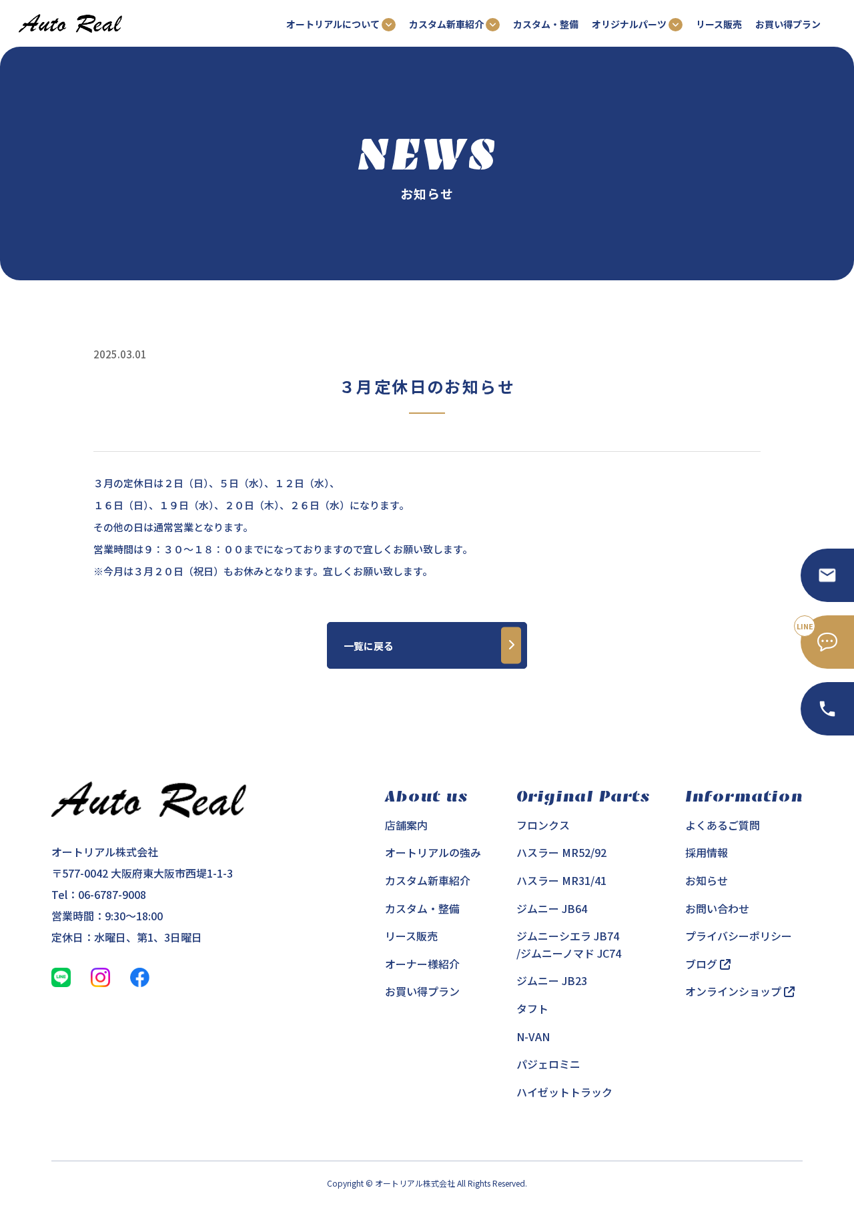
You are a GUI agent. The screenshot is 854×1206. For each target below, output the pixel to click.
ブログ (702, 964)
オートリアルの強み (433, 852)
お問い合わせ (717, 908)
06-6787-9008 (112, 894)
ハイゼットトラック (564, 1092)
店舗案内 (406, 825)
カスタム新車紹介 (427, 880)
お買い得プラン (788, 24)
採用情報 (706, 852)
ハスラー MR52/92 (561, 852)
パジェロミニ (548, 1064)
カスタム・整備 (545, 24)
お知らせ (706, 880)
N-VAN (533, 1036)
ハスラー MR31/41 (561, 880)
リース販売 (719, 24)
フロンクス (543, 825)
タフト (532, 1008)
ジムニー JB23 (551, 980)
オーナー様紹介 (422, 964)
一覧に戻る (369, 646)
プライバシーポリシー (738, 936)
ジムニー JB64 (551, 908)
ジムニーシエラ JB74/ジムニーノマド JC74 (568, 944)
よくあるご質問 (722, 825)
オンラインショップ (734, 991)
